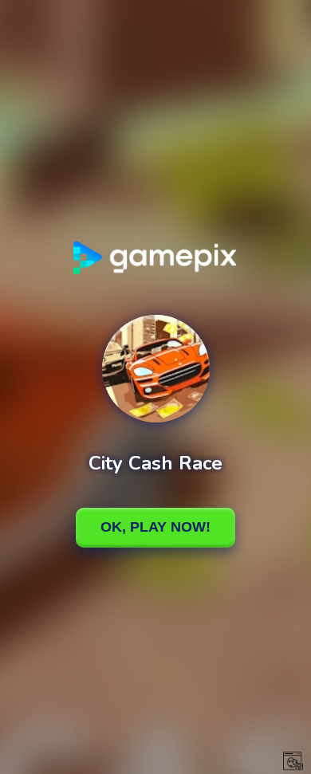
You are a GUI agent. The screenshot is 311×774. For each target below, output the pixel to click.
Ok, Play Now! (155, 527)
